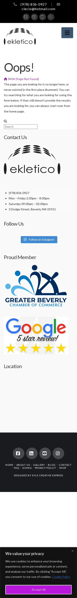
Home (9, 464)
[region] (38, 572)
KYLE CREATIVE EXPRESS (47, 475)
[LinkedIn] (34, 17)
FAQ (16, 467)
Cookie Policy (61, 576)
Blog (52, 464)
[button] (67, 32)
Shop (62, 467)
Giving (27, 467)
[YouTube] (42, 17)
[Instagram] (50, 17)
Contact (65, 464)
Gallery (39, 464)
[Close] (72, 550)
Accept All (39, 589)
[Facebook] (26, 17)
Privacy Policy (45, 467)
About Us (23, 464)
